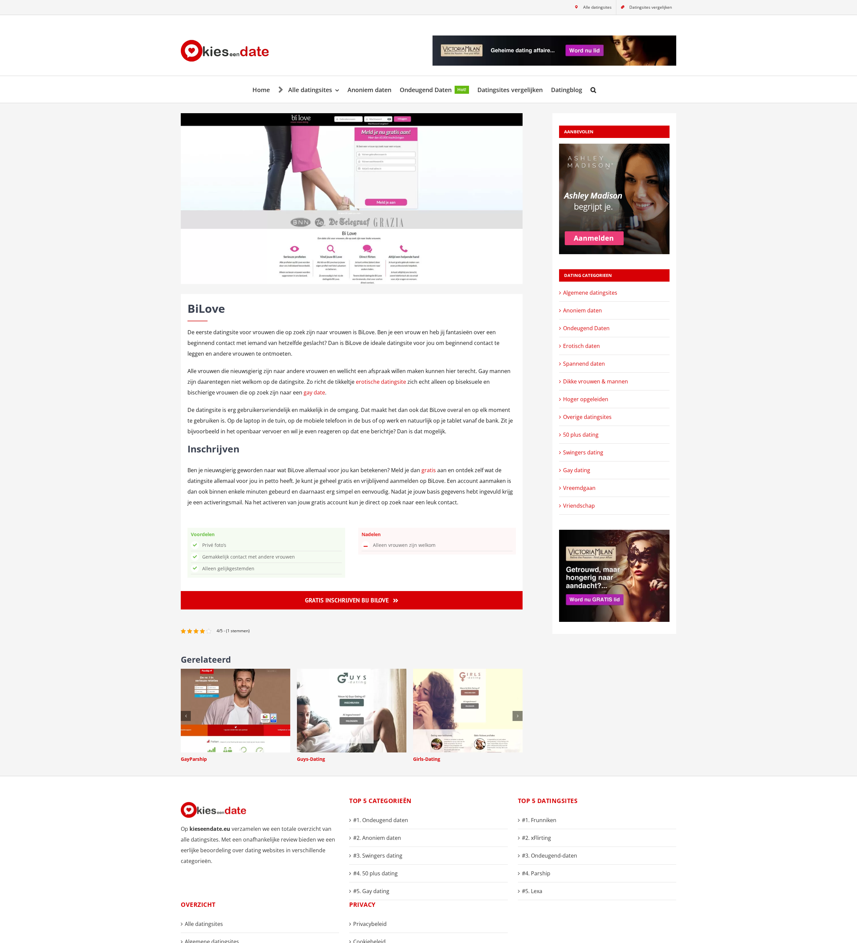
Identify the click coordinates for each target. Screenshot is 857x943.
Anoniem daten (582, 310)
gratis (428, 470)
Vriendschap (579, 505)
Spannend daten (584, 363)
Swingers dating (583, 452)
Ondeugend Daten (586, 328)
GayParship (194, 759)
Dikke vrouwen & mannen (595, 381)
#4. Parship (536, 873)
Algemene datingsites (590, 292)
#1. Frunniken (539, 820)
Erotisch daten (581, 346)
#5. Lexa (532, 891)
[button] (593, 89)
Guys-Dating (311, 759)
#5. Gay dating (371, 891)
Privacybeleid (370, 924)
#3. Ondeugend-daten (549, 855)
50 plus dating (581, 434)
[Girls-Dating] (468, 672)
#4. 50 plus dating (375, 873)
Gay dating (576, 470)
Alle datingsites (204, 924)
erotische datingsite (381, 381)
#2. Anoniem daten (377, 838)
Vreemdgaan (579, 488)
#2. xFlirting (536, 838)
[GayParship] (235, 672)
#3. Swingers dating (377, 855)
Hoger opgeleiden (585, 399)
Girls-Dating (426, 759)
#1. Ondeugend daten (380, 820)
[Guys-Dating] (351, 672)
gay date (314, 392)
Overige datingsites (587, 417)
